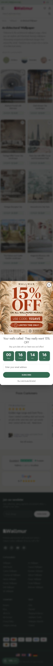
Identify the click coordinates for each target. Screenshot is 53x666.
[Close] (49, 285)
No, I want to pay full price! (26, 381)
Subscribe (26, 375)
